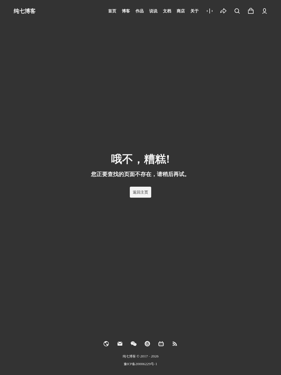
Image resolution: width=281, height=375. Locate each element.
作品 (140, 11)
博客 (126, 11)
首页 (112, 11)
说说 (153, 11)
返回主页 (140, 192)
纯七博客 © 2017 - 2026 (141, 356)
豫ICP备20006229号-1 (140, 364)
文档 (167, 11)
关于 (194, 11)
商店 (181, 11)
